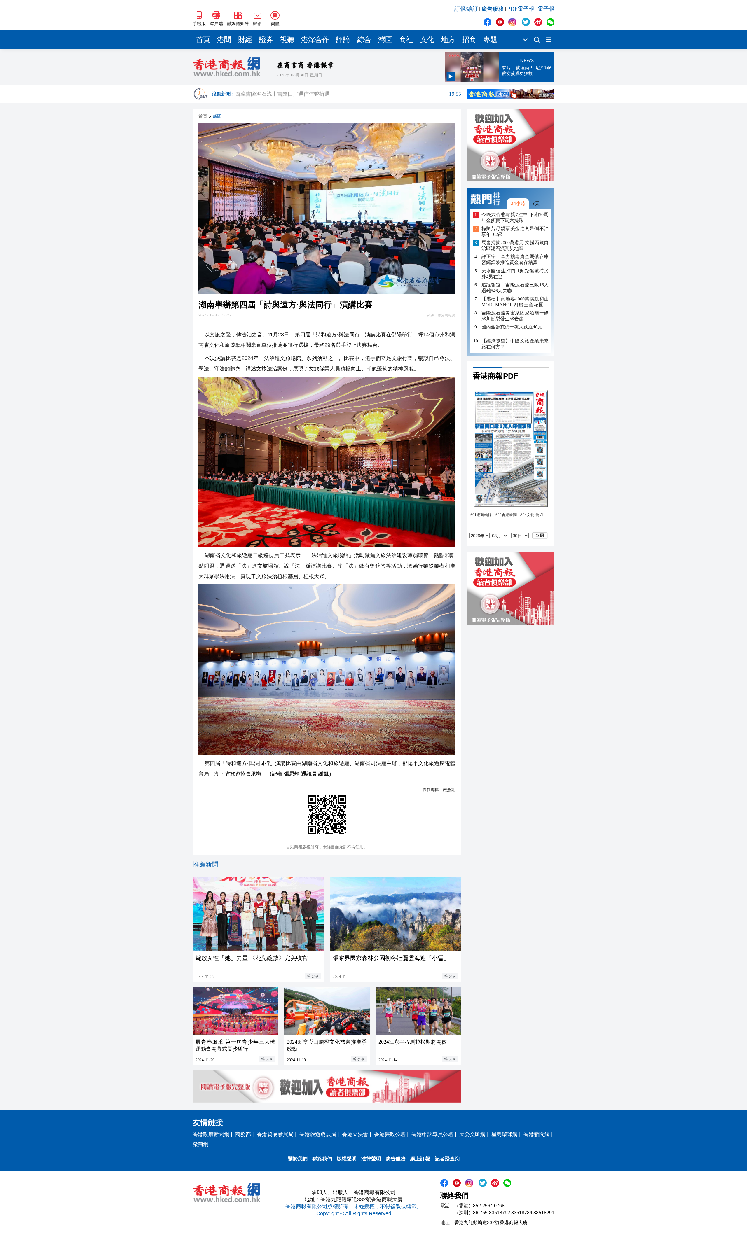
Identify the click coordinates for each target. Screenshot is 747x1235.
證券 (266, 39)
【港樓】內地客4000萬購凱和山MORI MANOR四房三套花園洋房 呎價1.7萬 (515, 302)
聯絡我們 (322, 1158)
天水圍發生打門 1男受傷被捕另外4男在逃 (515, 273)
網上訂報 (420, 1158)
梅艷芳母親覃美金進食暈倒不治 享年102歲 (515, 231)
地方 (448, 39)
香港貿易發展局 (275, 1134)
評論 (343, 39)
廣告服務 (492, 9)
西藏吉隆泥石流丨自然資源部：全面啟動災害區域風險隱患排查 (348, 93)
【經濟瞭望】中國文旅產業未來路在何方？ (515, 343)
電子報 (546, 9)
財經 (245, 39)
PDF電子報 (520, 9)
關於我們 (298, 1158)
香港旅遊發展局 (317, 1134)
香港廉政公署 (390, 1134)
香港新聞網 (536, 1134)
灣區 (385, 39)
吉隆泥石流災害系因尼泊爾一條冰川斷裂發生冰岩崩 (515, 315)
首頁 (203, 39)
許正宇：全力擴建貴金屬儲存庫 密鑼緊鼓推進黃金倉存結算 (515, 259)
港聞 (224, 39)
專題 (490, 39)
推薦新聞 (205, 864)
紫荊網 (200, 1144)
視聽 (287, 39)
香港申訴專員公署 (432, 1134)
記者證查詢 (447, 1158)
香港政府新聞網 (211, 1134)
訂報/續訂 (466, 9)
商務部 (243, 1134)
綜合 (364, 39)
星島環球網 (504, 1134)
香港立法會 (355, 1134)
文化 (427, 39)
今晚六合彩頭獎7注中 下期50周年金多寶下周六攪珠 (515, 217)
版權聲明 (347, 1158)
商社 (406, 39)
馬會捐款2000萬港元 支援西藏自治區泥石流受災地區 (515, 245)
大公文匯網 (472, 1134)
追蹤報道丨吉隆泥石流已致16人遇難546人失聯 (515, 287)
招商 (469, 39)
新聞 (217, 116)
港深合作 (315, 39)
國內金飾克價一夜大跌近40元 (511, 326)
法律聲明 (371, 1158)
